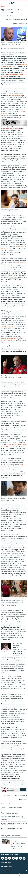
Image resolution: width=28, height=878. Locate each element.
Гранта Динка (13, 277)
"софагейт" (19, 548)
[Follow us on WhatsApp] (16, 858)
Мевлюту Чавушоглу (16, 96)
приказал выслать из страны (10, 129)
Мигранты (14, 840)
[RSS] (24, 858)
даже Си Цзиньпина (19, 622)
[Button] (8, 19)
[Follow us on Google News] (20, 858)
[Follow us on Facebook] (9, 858)
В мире (3, 6)
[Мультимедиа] (8, 876)
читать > (23, 790)
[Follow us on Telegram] (13, 858)
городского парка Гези (8, 326)
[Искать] (19, 876)
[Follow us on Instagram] (6, 858)
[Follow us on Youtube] (2, 858)
